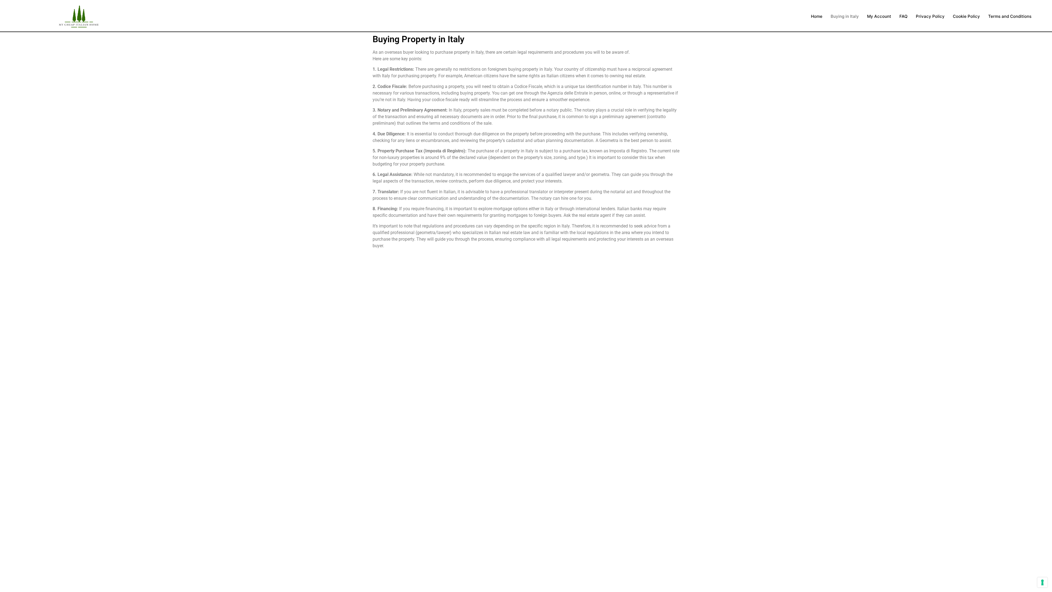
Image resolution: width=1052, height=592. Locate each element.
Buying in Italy (845, 16)
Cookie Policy (966, 16)
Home (816, 16)
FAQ (903, 16)
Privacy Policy (930, 16)
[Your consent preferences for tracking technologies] (1042, 582)
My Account (879, 16)
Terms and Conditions (1009, 16)
